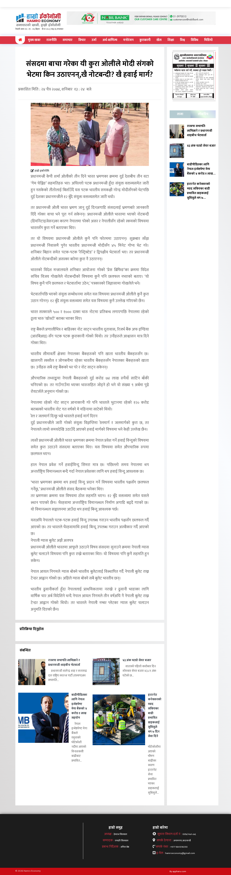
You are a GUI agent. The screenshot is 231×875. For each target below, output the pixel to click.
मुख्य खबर (34, 40)
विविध (194, 40)
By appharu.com (178, 871)
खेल (159, 40)
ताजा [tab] (180, 114)
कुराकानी (145, 40)
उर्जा (93, 40)
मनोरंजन (128, 40)
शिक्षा (170, 40)
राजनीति (51, 40)
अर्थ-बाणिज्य (110, 40)
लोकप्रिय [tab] (203, 114)
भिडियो (208, 40)
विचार (82, 40)
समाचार (67, 40)
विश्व (182, 40)
